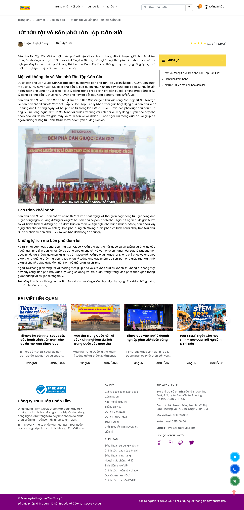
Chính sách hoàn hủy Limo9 (121, 470)
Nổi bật (75, 6)
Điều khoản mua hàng (118, 455)
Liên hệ (109, 431)
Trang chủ (61, 6)
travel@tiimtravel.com (180, 428)
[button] (82, 7)
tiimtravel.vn (165, 501)
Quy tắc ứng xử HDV (117, 475)
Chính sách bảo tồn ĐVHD (120, 480)
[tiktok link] (180, 444)
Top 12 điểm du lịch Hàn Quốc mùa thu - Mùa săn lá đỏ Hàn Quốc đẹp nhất (202, 339)
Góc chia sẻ (112, 396)
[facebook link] (159, 444)
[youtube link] (170, 444)
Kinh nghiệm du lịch (116, 401)
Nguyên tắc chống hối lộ (119, 460)
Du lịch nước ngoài (116, 416)
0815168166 (179, 421)
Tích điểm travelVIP (116, 465)
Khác (110, 6)
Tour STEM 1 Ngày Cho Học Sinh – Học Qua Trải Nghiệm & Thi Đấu (147, 339)
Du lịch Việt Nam (115, 411)
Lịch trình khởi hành (176, 79)
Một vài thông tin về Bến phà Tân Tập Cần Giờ (192, 73)
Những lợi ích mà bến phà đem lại (185, 85)
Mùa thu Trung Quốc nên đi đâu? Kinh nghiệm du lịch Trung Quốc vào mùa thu (40, 339)
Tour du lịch (93, 6)
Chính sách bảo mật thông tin (122, 450)
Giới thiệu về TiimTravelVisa (121, 426)
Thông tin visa (113, 406)
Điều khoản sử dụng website (122, 445)
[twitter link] (191, 444)
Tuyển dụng (112, 421)
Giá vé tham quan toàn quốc (121, 391)
